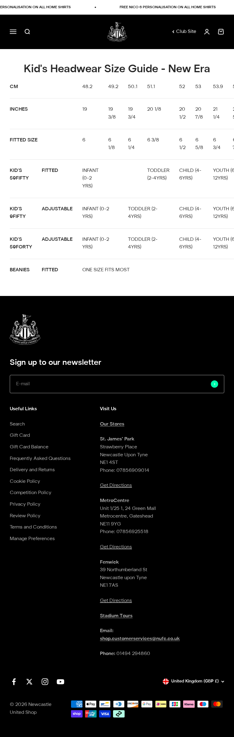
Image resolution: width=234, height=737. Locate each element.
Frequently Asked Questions (40, 459)
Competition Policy (30, 493)
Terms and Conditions (33, 527)
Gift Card (20, 435)
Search (17, 424)
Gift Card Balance (29, 447)
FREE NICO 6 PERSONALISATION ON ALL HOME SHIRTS (165, 7)
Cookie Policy (25, 481)
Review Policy (25, 516)
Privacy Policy (25, 504)
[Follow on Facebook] (14, 682)
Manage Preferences (32, 539)
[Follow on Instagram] (45, 682)
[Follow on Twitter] (29, 682)
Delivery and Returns (32, 470)
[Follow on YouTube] (60, 682)
